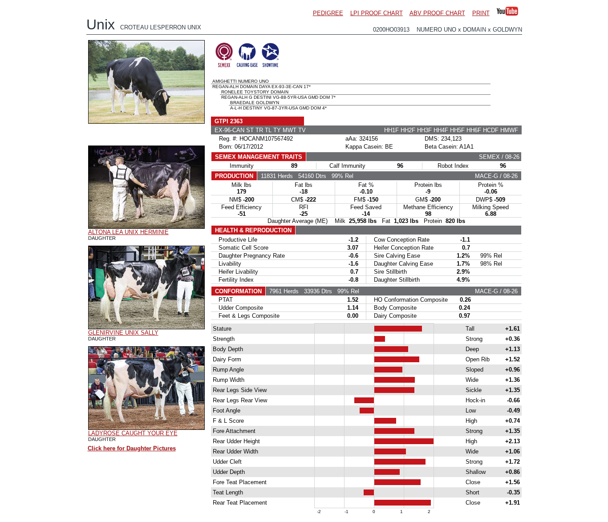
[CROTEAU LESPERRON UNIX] (146, 121)
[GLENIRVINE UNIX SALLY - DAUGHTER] (146, 327)
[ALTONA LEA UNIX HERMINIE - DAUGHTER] (146, 226)
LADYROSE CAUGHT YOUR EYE (133, 433)
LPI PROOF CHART (376, 13)
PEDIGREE (328, 13)
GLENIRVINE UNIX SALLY (123, 332)
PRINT (481, 13)
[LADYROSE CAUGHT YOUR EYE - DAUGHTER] (146, 427)
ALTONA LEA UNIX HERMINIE (128, 232)
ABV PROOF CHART (437, 13)
